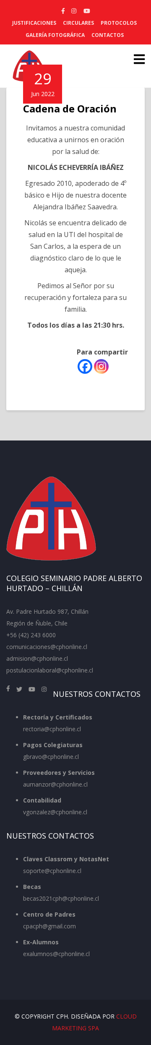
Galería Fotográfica (55, 35)
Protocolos (119, 22)
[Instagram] (101, 366)
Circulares (78, 22)
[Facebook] (85, 366)
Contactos (107, 35)
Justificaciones (34, 22)
